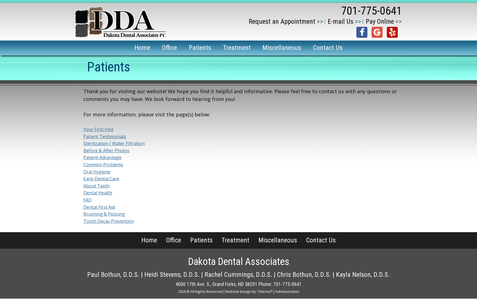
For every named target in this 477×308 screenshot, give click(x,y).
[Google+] (377, 32)
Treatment (235, 240)
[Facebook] (361, 32)
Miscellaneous (277, 240)
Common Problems (103, 165)
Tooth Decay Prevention (108, 221)
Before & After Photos (106, 151)
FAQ (87, 200)
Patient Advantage (102, 157)
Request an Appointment (282, 21)
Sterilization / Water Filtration (114, 143)
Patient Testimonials (104, 136)
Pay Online (380, 21)
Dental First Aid (99, 207)
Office (173, 240)
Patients (201, 240)
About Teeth (96, 186)
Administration (287, 291)
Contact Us (321, 240)
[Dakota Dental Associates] (120, 36)
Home (149, 240)
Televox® (265, 291)
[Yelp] (392, 32)
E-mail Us (340, 21)
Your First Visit (98, 129)
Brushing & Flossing (104, 214)
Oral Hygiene (96, 172)
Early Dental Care (101, 179)
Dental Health (97, 193)
